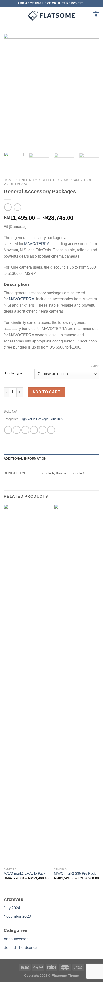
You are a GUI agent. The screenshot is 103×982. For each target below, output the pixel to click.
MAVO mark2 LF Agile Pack (24, 873)
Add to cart (46, 392)
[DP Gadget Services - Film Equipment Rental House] (51, 16)
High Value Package (34, 419)
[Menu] (6, 15)
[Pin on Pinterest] (42, 430)
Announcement (16, 939)
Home (9, 180)
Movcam (71, 180)
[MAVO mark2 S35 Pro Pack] (76, 684)
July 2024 (12, 908)
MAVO (29, 244)
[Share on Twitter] (25, 430)
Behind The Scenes (20, 947)
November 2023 (17, 916)
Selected (50, 180)
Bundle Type (13, 373)
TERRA (43, 244)
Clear (95, 365)
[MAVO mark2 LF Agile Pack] (26, 684)
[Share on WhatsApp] (8, 430)
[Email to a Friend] (34, 430)
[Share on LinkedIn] (51, 430)
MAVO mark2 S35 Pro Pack (75, 873)
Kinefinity (27, 180)
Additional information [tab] (25, 458)
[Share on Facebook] (17, 430)
